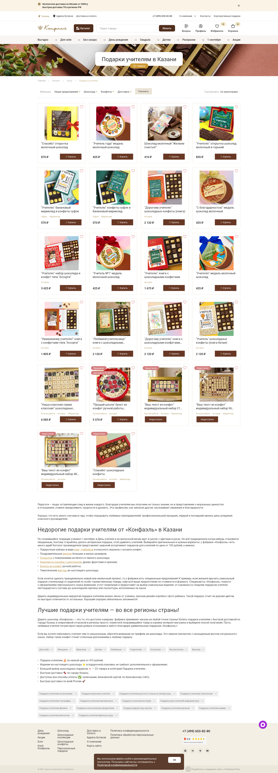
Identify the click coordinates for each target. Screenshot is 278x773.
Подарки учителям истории (137, 700)
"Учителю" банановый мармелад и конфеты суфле (60, 209)
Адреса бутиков (64, 16)
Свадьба (145, 39)
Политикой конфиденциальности (117, 765)
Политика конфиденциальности (129, 730)
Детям (166, 39)
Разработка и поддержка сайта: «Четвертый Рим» (215, 769)
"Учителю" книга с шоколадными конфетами (162, 275)
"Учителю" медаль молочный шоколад (215, 275)
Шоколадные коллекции (65, 736)
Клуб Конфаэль (44, 747)
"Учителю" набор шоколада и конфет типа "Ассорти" (60, 275)
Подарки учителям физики (53, 708)
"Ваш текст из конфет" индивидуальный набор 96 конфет (214, 406)
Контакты (205, 16)
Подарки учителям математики (96, 700)
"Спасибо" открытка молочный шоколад (54, 145)
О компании (185, 16)
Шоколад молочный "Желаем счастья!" (164, 145)
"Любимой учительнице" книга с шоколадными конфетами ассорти (109, 340)
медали (67, 553)
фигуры (62, 570)
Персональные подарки (66, 749)
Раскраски (188, 39)
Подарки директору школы (138, 708)
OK (174, 759)
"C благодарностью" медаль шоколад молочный (215, 209)
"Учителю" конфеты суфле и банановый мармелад (111, 209)
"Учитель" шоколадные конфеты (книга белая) (211, 340)
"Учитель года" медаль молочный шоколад (108, 145)
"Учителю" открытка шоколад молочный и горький (216, 145)
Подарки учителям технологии (196, 693)
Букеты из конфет (51, 566)
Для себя (65, 39)
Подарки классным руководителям (96, 708)
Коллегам (155, 649)
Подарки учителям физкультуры (96, 715)
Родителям (136, 649)
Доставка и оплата (86, 16)
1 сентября (214, 39)
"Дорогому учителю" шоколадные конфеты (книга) (164, 209)
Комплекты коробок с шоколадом (61, 562)
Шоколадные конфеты (65, 742)
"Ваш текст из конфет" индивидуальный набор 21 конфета (162, 406)
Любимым (116, 649)
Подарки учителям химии (212, 708)
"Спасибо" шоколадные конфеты (108, 472)
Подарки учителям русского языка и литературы (145, 693)
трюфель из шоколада (148, 633)
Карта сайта (94, 745)
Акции (236, 39)
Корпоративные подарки (227, 16)
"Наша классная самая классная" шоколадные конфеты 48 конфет (57, 406)
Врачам (196, 649)
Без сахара (90, 39)
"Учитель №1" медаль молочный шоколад (107, 275)
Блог (40, 741)
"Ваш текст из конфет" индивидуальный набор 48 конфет (59, 472)
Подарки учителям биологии (54, 715)
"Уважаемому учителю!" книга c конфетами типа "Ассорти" (61, 340)
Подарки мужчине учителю (96, 693)
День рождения (118, 39)
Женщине (63, 649)
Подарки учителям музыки (175, 708)
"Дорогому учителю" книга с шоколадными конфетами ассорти (163, 340)
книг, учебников (83, 549)
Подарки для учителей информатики (179, 700)
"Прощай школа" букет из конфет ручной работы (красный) (110, 406)
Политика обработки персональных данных (132, 736)
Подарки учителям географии (55, 700)
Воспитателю (176, 649)
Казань (45, 16)
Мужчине (81, 649)
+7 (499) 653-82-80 (196, 731)
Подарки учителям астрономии (56, 693)
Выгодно (43, 39)
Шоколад (63, 730)
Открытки (46, 557)
